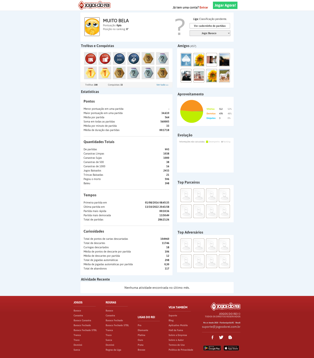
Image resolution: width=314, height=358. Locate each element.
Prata (140, 344)
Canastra (78, 315)
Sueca (77, 349)
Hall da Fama (176, 330)
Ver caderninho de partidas (210, 25)
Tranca (77, 335)
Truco (77, 340)
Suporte (173, 315)
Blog (171, 320)
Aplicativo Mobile (178, 325)
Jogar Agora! (225, 5)
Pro (139, 325)
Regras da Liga (113, 349)
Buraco (77, 310)
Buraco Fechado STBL (85, 330)
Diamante (143, 330)
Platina (141, 335)
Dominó (78, 344)
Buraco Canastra (82, 320)
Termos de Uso (177, 344)
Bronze (141, 349)
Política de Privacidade (181, 349)
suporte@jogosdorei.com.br (221, 326)
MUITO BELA (116, 20)
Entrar (204, 7)
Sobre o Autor (176, 340)
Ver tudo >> (162, 84)
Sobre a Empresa (178, 335)
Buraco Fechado (82, 325)
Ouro (140, 340)
